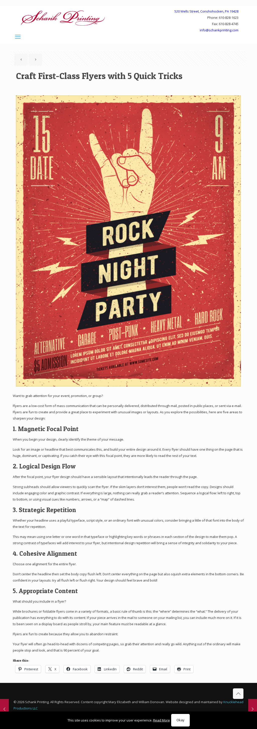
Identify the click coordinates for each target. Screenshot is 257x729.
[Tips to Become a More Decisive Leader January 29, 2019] (252, 709)
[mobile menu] (18, 36)
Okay (180, 720)
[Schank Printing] (63, 17)
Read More (161, 720)
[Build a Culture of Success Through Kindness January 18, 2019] (4, 709)
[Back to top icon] (238, 693)
